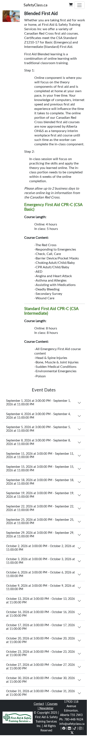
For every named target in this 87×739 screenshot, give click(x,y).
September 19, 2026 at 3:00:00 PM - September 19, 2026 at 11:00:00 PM (40, 495)
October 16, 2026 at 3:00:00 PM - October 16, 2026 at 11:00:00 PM (40, 614)
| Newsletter (46, 708)
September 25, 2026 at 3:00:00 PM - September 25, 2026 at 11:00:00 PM (40, 521)
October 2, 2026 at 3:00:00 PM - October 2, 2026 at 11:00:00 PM (40, 548)
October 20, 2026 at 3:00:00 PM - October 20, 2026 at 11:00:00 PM (40, 640)
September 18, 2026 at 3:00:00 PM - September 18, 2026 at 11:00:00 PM (40, 482)
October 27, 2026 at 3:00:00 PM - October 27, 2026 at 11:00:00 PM (40, 666)
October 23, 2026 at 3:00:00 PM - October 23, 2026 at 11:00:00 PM (40, 653)
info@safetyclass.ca (71, 724)
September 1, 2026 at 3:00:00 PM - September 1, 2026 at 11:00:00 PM (38, 402)
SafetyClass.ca (35, 5)
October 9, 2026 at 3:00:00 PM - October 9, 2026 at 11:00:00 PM (40, 587)
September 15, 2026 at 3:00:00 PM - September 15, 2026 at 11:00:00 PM (40, 468)
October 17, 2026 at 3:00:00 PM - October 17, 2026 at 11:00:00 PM (40, 627)
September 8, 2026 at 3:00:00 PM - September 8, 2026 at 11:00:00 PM (38, 442)
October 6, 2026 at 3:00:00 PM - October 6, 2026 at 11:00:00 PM (40, 574)
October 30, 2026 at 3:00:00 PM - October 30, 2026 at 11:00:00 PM (40, 680)
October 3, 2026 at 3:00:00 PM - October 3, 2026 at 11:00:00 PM (40, 561)
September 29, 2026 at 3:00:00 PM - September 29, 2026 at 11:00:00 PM (40, 534)
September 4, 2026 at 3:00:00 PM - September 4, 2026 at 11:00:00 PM (38, 416)
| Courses (52, 704)
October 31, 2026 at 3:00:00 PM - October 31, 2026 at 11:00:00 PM (40, 693)
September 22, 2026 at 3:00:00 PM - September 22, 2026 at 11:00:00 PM (40, 508)
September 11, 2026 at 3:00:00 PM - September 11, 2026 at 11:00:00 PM (40, 455)
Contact (39, 704)
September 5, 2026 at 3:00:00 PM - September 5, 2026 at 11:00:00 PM (38, 429)
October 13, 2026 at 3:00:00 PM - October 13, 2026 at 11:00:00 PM (40, 600)
